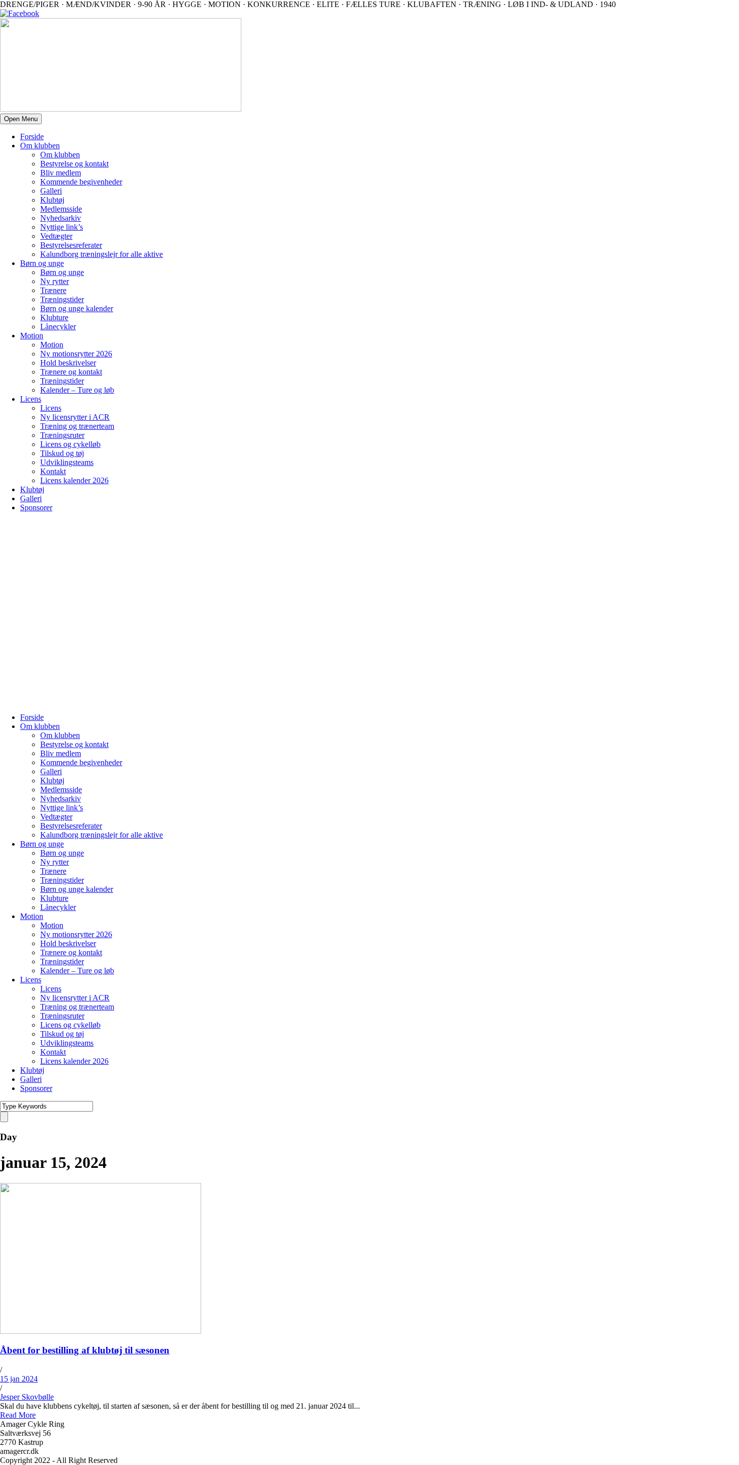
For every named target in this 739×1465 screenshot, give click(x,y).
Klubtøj (52, 200)
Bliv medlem (60, 172)
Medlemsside (61, 209)
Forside (32, 136)
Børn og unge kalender (76, 308)
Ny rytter (54, 281)
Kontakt (53, 471)
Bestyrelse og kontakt (74, 163)
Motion (31, 335)
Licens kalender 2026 (74, 480)
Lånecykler (58, 326)
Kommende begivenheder (81, 181)
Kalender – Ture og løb (77, 390)
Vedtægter (56, 236)
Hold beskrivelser (68, 362)
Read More (18, 1415)
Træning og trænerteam (77, 426)
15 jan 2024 (19, 1379)
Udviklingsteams (67, 462)
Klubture (54, 317)
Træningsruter (62, 435)
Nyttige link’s (61, 227)
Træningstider (62, 299)
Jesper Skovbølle (27, 1397)
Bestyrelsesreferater (71, 245)
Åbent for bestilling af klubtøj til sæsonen (84, 1350)
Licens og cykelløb (70, 444)
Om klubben (40, 145)
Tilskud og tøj (62, 453)
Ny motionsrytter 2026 (76, 353)
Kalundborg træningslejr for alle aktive (101, 254)
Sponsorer (36, 507)
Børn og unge (42, 263)
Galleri (51, 191)
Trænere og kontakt (71, 372)
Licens (30, 399)
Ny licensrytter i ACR (75, 417)
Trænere (53, 290)
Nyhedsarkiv (60, 218)
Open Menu (21, 119)
